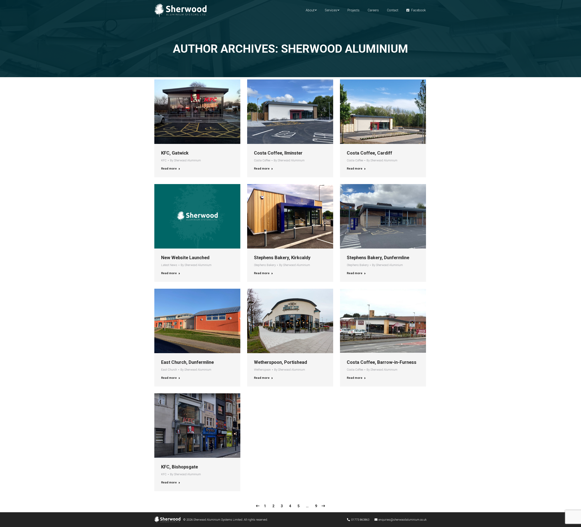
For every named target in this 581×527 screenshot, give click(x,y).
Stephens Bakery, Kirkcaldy (282, 257)
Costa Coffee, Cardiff (369, 153)
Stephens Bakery (265, 265)
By (185, 160)
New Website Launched (185, 257)
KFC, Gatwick (175, 153)
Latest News (169, 265)
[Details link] (197, 111)
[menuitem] (311, 10)
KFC (164, 160)
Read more (169, 168)
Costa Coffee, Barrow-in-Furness (381, 362)
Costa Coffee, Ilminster (278, 153)
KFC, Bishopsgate (179, 467)
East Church (169, 369)
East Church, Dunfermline (187, 362)
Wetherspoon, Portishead (280, 362)
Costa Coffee (262, 160)
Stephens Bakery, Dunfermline (378, 257)
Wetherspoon (262, 369)
